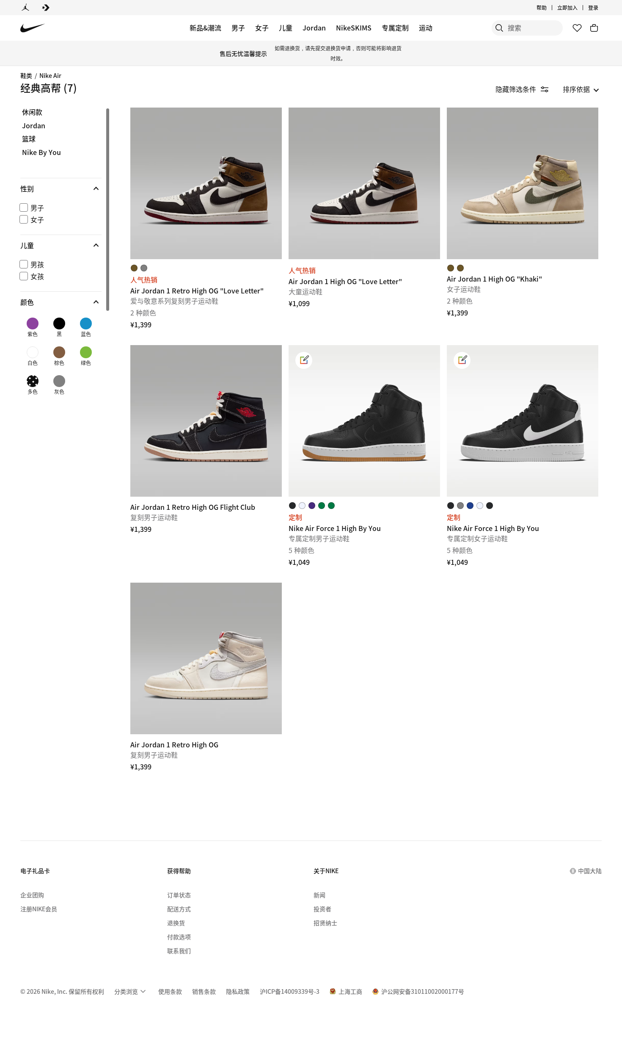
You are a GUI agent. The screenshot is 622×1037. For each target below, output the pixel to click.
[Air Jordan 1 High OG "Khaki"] (522, 183)
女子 (262, 27)
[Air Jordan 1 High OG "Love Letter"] (364, 183)
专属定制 (395, 27)
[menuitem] (549, 8)
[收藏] (577, 28)
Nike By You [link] (41, 152)
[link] (303, 360)
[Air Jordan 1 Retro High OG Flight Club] (206, 421)
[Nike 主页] (32, 28)
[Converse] (46, 8)
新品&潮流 (205, 27)
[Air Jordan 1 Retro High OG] (206, 658)
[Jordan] (25, 8)
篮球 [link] (29, 139)
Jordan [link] (33, 125)
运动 (425, 27)
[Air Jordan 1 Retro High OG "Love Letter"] (206, 183)
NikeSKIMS (354, 27)
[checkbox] (59, 207)
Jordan (314, 27)
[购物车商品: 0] (594, 28)
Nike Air (50, 75)
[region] (55, 256)
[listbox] (581, 89)
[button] (61, 188)
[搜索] (499, 28)
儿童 (285, 27)
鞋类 (26, 75)
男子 (238, 27)
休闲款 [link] (32, 112)
